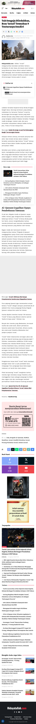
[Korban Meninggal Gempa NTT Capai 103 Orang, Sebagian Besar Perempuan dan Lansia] (30, 671)
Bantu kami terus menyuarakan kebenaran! (17, 93)
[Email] (17, 31)
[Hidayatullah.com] (18, 8)
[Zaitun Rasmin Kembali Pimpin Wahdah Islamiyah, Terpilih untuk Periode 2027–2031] (30, 692)
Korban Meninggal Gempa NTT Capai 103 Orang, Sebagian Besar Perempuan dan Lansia (13, 671)
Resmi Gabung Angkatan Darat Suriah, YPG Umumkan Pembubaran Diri (12, 682)
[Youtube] (26, 469)
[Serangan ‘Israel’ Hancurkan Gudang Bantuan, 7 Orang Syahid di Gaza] (30, 660)
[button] (3, 8)
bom (8, 437)
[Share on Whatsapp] (11, 31)
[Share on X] (8, 31)
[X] (26, 461)
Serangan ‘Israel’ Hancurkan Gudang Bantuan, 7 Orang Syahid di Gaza (11, 660)
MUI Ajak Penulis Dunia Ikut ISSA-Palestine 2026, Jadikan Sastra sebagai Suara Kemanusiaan (17, 562)
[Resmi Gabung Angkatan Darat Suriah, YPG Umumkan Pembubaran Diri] (30, 681)
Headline (5, 440)
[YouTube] (19, 712)
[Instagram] (10, 469)
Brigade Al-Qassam (16, 437)
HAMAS (26, 437)
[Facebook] (10, 461)
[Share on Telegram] (14, 31)
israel (11, 440)
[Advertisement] (18, 101)
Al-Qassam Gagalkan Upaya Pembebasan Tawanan (17, 88)
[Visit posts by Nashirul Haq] (3, 37)
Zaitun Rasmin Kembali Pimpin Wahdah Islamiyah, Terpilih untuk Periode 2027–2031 (12, 692)
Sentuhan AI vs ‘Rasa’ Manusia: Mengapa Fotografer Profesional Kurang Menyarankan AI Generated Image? (17, 568)
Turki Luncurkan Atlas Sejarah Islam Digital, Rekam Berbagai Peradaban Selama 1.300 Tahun (16, 552)
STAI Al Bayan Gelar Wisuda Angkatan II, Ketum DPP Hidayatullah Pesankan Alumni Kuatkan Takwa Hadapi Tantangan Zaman (17, 199)
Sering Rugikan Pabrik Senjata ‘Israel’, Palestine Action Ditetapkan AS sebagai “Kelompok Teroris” (16, 183)
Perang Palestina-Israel (10, 442)
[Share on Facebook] (6, 31)
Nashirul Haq (9, 36)
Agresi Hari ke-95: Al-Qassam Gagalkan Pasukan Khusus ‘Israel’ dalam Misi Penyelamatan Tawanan (16, 388)
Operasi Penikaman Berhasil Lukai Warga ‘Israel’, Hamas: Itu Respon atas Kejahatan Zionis (17, 575)
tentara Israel (23, 442)
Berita (4, 17)
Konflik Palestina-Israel (21, 440)
